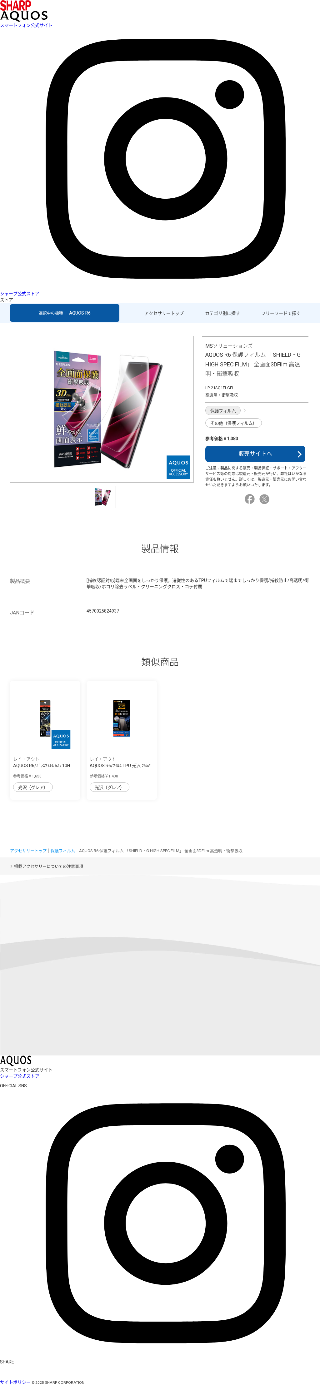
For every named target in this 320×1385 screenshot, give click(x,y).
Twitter (265, 499)
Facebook (250, 499)
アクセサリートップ (164, 313)
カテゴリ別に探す (222, 313)
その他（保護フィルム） (233, 423)
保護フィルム (223, 410)
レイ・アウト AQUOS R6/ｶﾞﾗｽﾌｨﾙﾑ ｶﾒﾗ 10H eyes (41, 766)
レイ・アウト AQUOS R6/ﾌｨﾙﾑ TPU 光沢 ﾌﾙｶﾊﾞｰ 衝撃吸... (121, 766)
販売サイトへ (255, 453)
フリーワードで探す (281, 313)
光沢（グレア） (33, 787)
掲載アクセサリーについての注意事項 (48, 866)
